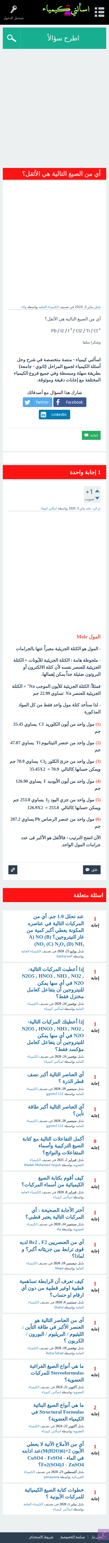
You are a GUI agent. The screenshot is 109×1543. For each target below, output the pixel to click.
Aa (59, 1229)
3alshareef (64, 956)
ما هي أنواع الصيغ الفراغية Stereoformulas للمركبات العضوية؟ (57, 1373)
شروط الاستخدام (41, 1537)
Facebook (74, 402)
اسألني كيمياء (53, 1009)
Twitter (42, 402)
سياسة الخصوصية (72, 1537)
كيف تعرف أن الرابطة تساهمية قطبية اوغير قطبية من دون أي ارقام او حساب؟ (52, 1288)
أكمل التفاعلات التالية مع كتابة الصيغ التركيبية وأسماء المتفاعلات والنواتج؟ (53, 1145)
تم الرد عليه (93, 508)
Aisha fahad (54, 1353)
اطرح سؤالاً (63, 38)
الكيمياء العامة (49, 307)
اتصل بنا (97, 1537)
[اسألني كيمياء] (66, 10)
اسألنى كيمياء (62, 1197)
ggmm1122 (54, 1094)
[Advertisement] (54, 106)
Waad (59, 1268)
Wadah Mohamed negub (42, 1165)
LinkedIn (59, 414)
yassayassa (51, 1477)
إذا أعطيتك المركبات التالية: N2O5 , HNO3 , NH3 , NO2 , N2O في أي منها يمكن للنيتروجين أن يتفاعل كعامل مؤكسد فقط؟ (53, 1035)
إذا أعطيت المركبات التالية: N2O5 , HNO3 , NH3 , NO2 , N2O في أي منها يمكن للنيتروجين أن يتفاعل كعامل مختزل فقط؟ (53, 982)
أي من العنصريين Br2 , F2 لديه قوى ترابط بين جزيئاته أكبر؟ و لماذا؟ (52, 1249)
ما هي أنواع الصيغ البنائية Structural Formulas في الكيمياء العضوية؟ (57, 1412)
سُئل (97, 307)
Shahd (58, 1307)
